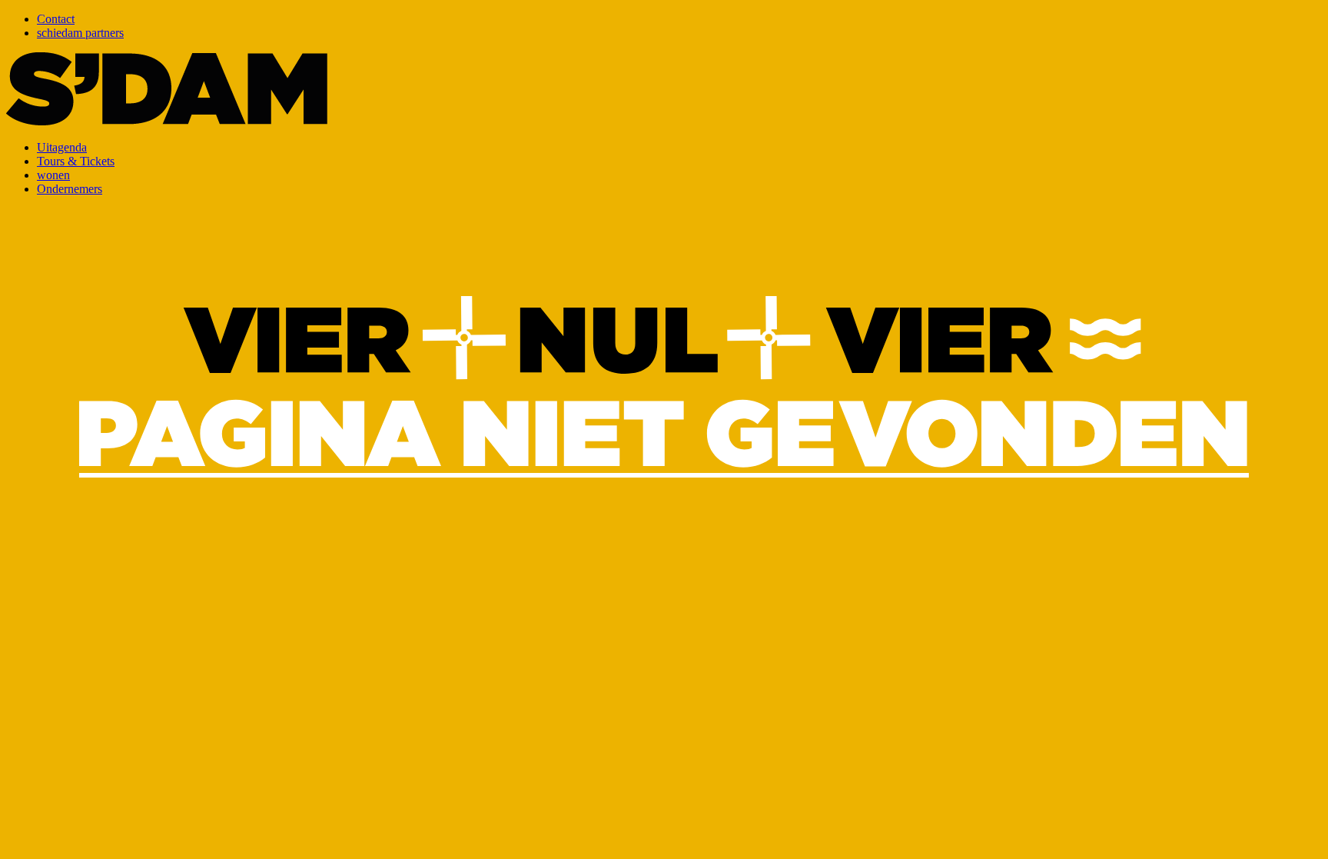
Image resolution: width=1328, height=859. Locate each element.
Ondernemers (69, 188)
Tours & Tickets (76, 161)
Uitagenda (62, 147)
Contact (56, 18)
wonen (53, 174)
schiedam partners (80, 32)
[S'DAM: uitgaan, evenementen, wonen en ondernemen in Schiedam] (166, 121)
